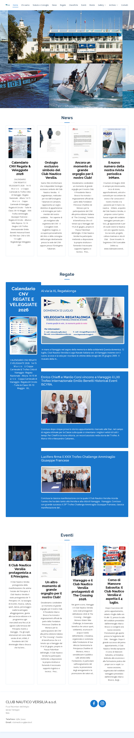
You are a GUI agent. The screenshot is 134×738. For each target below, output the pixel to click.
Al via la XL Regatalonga (58, 291)
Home (15, 5)
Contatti (124, 5)
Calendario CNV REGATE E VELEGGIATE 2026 (23, 299)
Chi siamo (25, 5)
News (54, 5)
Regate (63, 5)
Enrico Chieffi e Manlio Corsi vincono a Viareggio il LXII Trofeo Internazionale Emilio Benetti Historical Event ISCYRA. (80, 380)
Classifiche (73, 5)
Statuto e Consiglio (41, 5)
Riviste (92, 5)
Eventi (83, 5)
